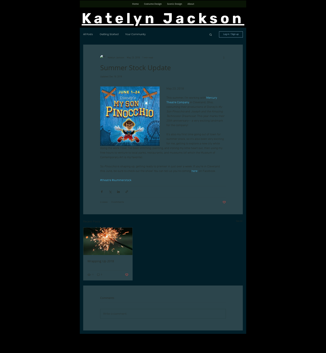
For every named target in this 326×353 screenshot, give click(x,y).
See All (239, 221)
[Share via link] (126, 191)
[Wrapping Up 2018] (107, 241)
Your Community (135, 34)
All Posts (88, 34)
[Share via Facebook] (101, 191)
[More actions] (224, 58)
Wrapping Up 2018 (100, 261)
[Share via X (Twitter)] (110, 191)
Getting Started (109, 34)
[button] (210, 34)
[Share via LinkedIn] (118, 191)
